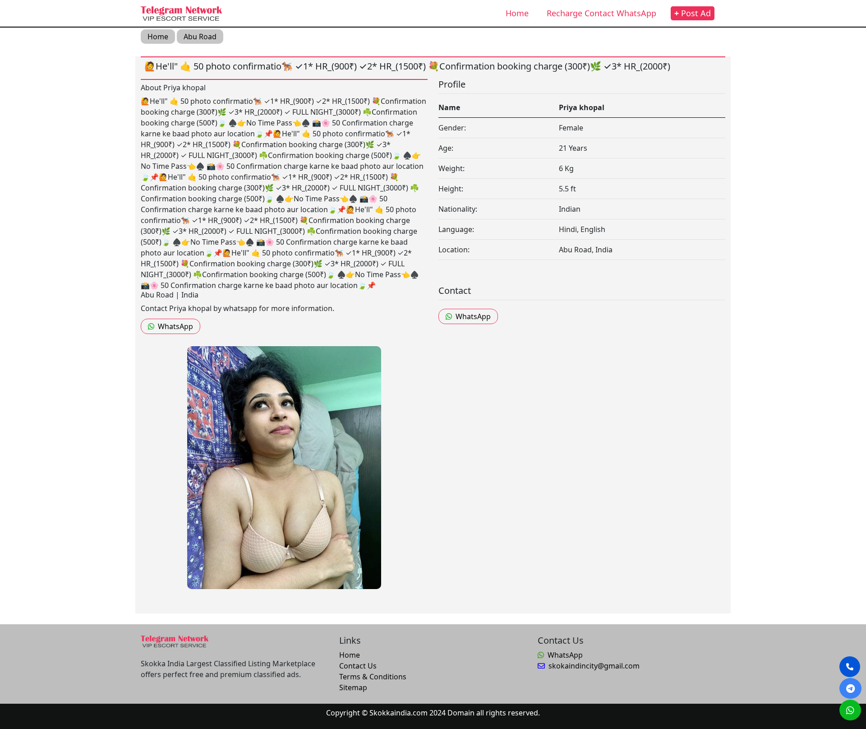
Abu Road (200, 37)
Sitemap (353, 687)
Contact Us (358, 666)
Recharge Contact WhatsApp (601, 13)
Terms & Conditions (372, 677)
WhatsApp (175, 326)
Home (517, 13)
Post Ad (692, 13)
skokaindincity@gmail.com (594, 666)
